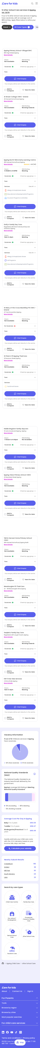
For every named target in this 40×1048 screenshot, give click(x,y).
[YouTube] (11, 1032)
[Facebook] (7, 1032)
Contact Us (17, 991)
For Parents (8, 998)
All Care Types (21, 27)
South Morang (9, 874)
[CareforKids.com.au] (20, 988)
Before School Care (12, 936)
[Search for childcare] (32, 3)
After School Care (28, 936)
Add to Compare (10, 90)
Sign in (30, 991)
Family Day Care (28, 902)
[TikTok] (16, 1032)
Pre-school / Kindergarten (12, 919)
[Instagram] (20, 1032)
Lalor (6, 877)
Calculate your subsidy (21, 848)
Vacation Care (12, 953)
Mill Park (7, 870)
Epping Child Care (13, 963)
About (4, 991)
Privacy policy (29, 1038)
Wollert (6, 867)
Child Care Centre (12, 902)
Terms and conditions (11, 1038)
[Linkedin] (3, 1032)
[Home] (3, 963)
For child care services (13, 1023)
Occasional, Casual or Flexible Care (28, 919)
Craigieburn (8, 864)
